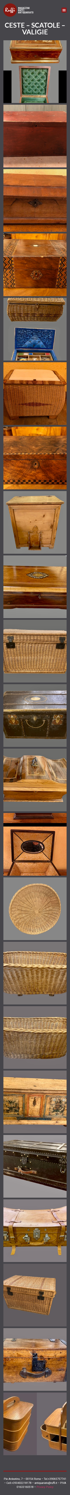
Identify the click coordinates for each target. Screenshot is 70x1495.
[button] (64, 10)
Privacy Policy (45, 1487)
